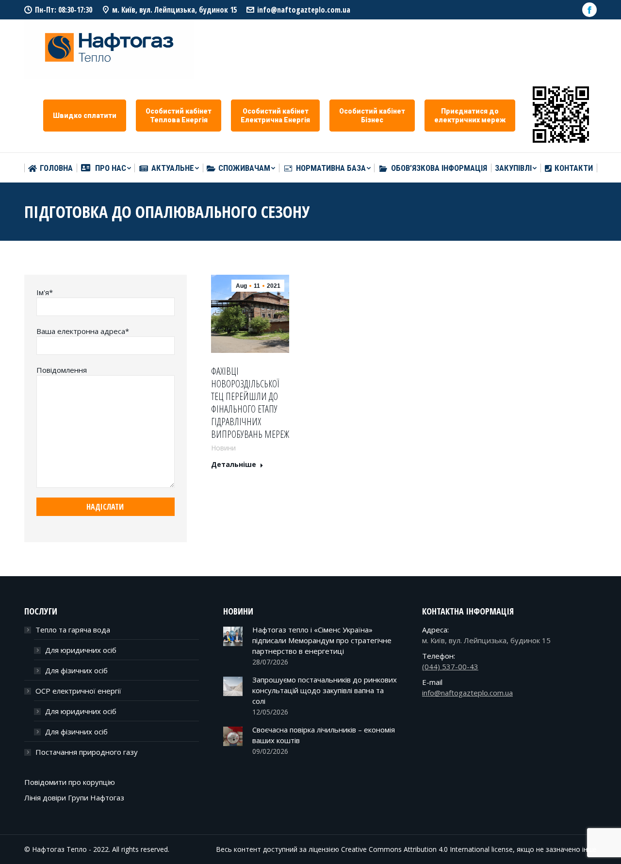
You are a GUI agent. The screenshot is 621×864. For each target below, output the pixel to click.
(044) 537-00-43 (450, 666)
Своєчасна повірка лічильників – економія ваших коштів (323, 735)
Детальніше (233, 464)
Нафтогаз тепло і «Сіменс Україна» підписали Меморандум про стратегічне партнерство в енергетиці (322, 640)
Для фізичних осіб (76, 670)
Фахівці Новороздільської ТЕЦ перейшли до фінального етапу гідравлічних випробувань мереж (250, 403)
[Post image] (233, 636)
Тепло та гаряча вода (72, 629)
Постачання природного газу (86, 752)
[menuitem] (50, 168)
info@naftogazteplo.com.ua (303, 9)
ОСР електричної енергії (78, 691)
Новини (223, 447)
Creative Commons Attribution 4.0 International (415, 849)
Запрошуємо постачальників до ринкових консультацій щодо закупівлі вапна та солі (324, 690)
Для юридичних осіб (80, 650)
